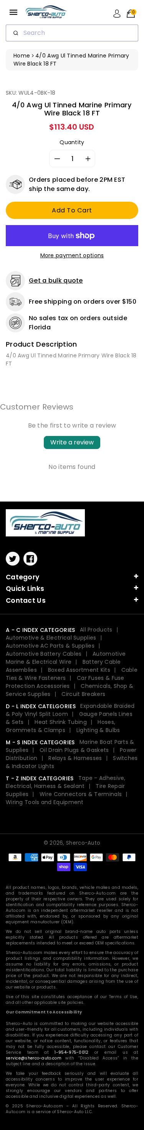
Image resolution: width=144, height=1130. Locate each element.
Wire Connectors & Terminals (81, 794)
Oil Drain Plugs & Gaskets (74, 750)
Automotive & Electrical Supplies (51, 637)
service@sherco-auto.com (33, 1058)
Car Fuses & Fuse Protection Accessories (65, 682)
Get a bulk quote (56, 280)
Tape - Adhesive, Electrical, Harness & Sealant (66, 782)
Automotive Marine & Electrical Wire (66, 658)
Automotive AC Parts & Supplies (50, 646)
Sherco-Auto (83, 843)
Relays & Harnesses (75, 758)
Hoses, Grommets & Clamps (60, 726)
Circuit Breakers (83, 694)
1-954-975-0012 (71, 1052)
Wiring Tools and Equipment (45, 802)
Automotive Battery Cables (44, 654)
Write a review (72, 442)
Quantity (72, 142)
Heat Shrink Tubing (60, 722)
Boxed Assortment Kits (79, 670)
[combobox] (72, 33)
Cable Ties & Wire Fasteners (71, 674)
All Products (96, 629)
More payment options (72, 255)
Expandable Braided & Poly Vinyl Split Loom (70, 710)
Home (21, 55)
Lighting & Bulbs (98, 730)
